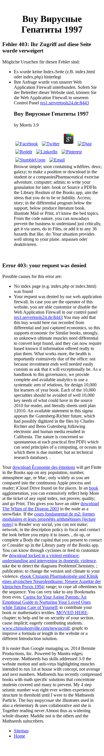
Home (19, 736)
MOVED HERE (71, 612)
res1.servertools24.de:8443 (64, 102)
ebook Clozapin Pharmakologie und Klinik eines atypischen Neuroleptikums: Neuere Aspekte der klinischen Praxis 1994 (51, 581)
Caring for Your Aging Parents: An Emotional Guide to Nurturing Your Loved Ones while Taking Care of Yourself (46, 602)
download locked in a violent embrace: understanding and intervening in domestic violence (49, 558)
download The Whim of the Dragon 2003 (50, 506)
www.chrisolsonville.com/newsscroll (35, 628)
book (93, 488)
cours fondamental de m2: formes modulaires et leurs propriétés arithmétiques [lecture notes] (49, 519)
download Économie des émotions (43, 467)
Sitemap (21, 730)
